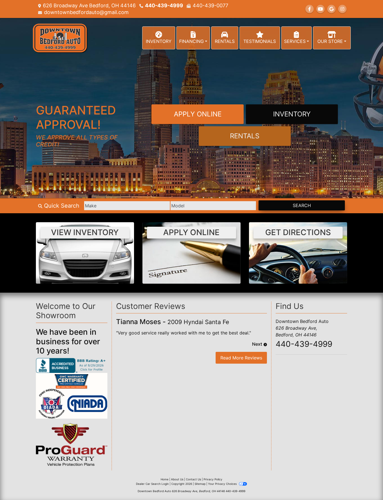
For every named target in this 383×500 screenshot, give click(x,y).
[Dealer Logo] (60, 37)
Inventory (292, 114)
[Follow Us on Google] (331, 9)
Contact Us (193, 479)
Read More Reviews (241, 358)
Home (165, 479)
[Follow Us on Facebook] (309, 9)
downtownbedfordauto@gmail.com (86, 12)
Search (302, 205)
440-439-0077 (210, 5)
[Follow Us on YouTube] (320, 9)
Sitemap (200, 483)
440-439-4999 (164, 5)
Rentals (244, 136)
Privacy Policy (213, 479)
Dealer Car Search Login (152, 483)
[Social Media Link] (342, 9)
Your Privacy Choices (222, 483)
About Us (177, 479)
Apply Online (198, 114)
